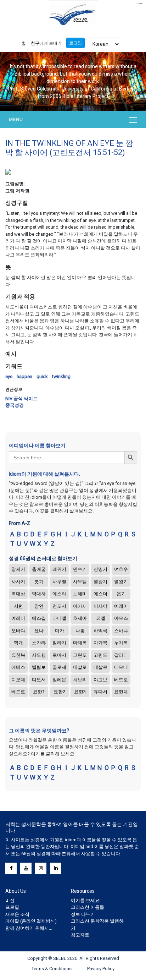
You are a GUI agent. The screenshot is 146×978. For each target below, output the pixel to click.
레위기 (59, 569)
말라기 (59, 642)
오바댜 (18, 630)
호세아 (80, 618)
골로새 (59, 667)
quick (42, 376)
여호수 (121, 569)
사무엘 (59, 581)
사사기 (18, 581)
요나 (39, 630)
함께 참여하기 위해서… (28, 928)
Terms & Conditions (52, 968)
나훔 (80, 630)
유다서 (100, 691)
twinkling (61, 376)
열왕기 (100, 581)
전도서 (59, 606)
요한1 (39, 691)
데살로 (80, 667)
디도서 (39, 679)
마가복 (100, 642)
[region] (73, 81)
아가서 (80, 606)
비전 (10, 900)
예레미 (121, 606)
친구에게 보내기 (46, 43)
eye (8, 376)
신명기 (100, 569)
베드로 (121, 679)
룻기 (39, 581)
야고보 (100, 679)
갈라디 (121, 655)
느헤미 (80, 593)
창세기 (18, 569)
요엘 (100, 618)
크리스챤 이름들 (87, 907)
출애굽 (39, 569)
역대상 (18, 593)
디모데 (121, 667)
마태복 (80, 642)
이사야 (100, 606)
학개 (18, 642)
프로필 (12, 907)
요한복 (18, 655)
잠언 (39, 606)
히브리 (80, 679)
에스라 (59, 593)
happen (24, 376)
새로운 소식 (17, 914)
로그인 (75, 42)
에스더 (100, 593)
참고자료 (80, 935)
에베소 (18, 667)
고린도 (80, 655)
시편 (18, 606)
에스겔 (39, 618)
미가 (59, 630)
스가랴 (39, 642)
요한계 (121, 691)
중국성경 (14, 405)
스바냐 (121, 630)
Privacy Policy (100, 968)
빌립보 (39, 667)
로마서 (59, 655)
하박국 (100, 630)
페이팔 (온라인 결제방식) (31, 921)
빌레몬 (59, 679)
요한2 (59, 691)
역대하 (39, 593)
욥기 (121, 593)
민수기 (80, 569)
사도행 (39, 655)
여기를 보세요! (86, 900)
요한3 (80, 691)
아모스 (121, 618)
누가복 (121, 642)
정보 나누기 (83, 914)
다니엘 (59, 618)
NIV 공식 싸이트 (21, 398)
